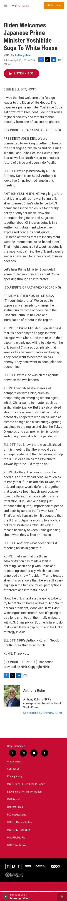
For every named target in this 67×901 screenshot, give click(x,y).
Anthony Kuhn (23, 55)
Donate (56, 5)
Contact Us (13, 768)
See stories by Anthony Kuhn (42, 713)
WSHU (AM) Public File (19, 822)
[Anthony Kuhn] (12, 696)
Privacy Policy (15, 776)
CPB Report (13, 799)
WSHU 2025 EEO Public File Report (26, 784)
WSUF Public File (16, 837)
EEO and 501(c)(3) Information (24, 791)
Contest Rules (15, 807)
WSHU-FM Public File (18, 830)
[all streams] (62, 896)
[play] (5, 896)
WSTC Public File (16, 845)
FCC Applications (16, 814)
